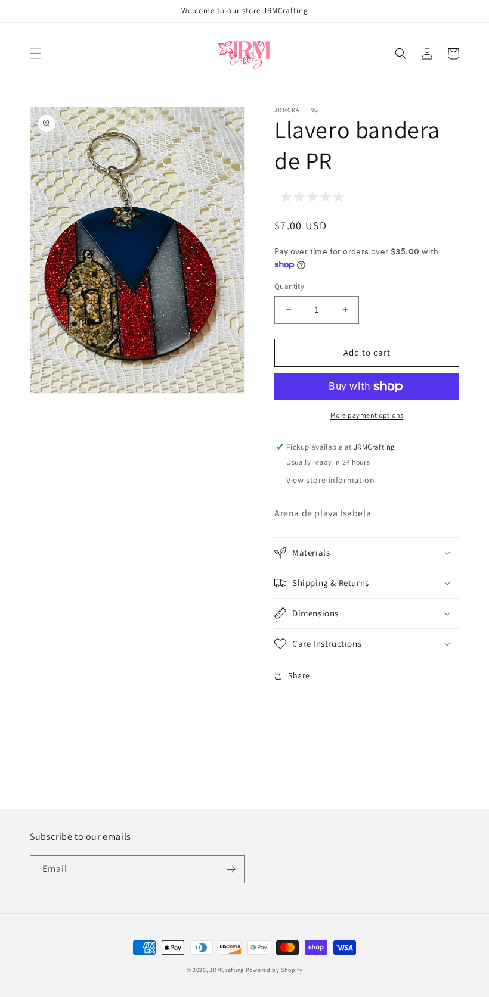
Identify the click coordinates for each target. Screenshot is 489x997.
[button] (36, 53)
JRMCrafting (226, 970)
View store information (330, 480)
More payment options (367, 414)
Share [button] (299, 675)
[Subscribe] (231, 869)
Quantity (289, 286)
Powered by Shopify (274, 970)
